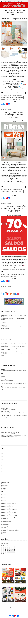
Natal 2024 (3, 492)
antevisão (6, 92)
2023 (2, 456)
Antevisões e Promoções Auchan (8, 510)
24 (3, 552)
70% (15, 276)
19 (7, 550)
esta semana (4, 95)
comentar (9, 109)
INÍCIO (13, 1)
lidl (7, 436)
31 (3, 553)
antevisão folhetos (17, 95)
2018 (2, 464)
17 (3, 550)
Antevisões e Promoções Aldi (7, 508)
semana (10, 95)
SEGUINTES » (20, 1)
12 (7, 549)
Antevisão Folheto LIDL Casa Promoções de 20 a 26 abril (13, 346)
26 (7, 552)
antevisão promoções (6, 97)
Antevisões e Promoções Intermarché (9, 509)
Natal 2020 (3, 500)
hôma (19, 99)
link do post (3, 109)
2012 (2, 473)
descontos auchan (10, 437)
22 (14, 550)
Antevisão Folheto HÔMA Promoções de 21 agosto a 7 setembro (13, 114)
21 (12, 550)
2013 (2, 471)
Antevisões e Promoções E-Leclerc (8, 513)
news (19, 274)
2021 (2, 459)
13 (9, 549)
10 (3, 549)
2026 (2, 452)
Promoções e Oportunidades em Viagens (9, 529)
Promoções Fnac (4, 518)
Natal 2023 (3, 495)
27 (9, 552)
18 (5, 550)
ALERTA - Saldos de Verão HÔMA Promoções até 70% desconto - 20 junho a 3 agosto (14, 208)
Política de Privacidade (5, 533)
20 (9, 550)
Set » (4, 554)
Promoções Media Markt (6, 523)
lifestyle (3, 276)
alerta (5, 272)
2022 (2, 458)
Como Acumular (4, 483)
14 (12, 549)
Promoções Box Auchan (6, 521)
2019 (2, 462)
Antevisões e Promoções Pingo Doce (8, 503)
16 (1, 550)
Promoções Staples (5, 526)
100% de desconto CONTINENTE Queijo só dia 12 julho (14, 415)
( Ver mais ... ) (14, 89)
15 (14, 549)
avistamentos (22, 272)
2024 (2, 455)
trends (22, 274)
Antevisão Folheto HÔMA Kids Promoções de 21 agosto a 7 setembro (14, 12)
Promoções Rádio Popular (6, 520)
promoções (16, 92)
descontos (22, 92)
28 (12, 552)
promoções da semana (17, 97)
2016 (2, 467)
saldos (11, 276)
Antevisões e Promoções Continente (8, 505)
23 (1, 552)
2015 (2, 468)
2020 (2, 461)
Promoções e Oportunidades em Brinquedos (10, 530)
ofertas (2, 274)
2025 (2, 453)
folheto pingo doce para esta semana (13, 435)
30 (1, 553)
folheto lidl (4, 436)
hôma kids (15, 99)
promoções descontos (6, 99)
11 (5, 549)
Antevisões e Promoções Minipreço (8, 512)
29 (14, 552)
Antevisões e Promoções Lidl (7, 506)
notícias (9, 272)
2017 (2, 465)
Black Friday (3, 489)
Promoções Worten (5, 524)
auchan (4, 437)
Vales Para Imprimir (5, 486)
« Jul (2, 554)
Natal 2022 (3, 497)
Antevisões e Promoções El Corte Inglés (9, 515)
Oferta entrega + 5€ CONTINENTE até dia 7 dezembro (13, 417)
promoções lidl (11, 436)
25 (5, 552)
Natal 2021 (3, 498)
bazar (21, 433)
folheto (11, 92)
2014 (2, 470)
